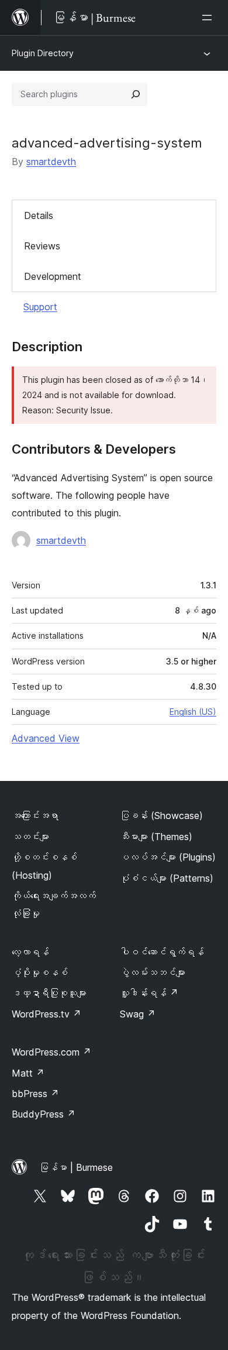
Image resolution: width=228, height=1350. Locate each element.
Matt (28, 1073)
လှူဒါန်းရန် (149, 993)
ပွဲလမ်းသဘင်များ (152, 972)
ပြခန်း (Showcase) (161, 815)
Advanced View (46, 738)
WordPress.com (51, 1052)
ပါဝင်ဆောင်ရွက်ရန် (162, 952)
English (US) (193, 712)
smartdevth (51, 161)
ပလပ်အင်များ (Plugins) (168, 857)
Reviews (42, 246)
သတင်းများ (30, 836)
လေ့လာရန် (30, 952)
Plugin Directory (43, 53)
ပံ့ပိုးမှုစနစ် (40, 972)
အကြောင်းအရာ (35, 815)
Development (52, 276)
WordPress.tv (46, 1014)
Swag (138, 1014)
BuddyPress (43, 1114)
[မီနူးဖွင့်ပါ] (209, 17)
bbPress (35, 1093)
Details (38, 215)
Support (40, 307)
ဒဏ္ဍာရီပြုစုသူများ (49, 993)
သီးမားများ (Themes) (156, 836)
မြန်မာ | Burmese (76, 1167)
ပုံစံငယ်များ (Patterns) (166, 878)
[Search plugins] (135, 94)
